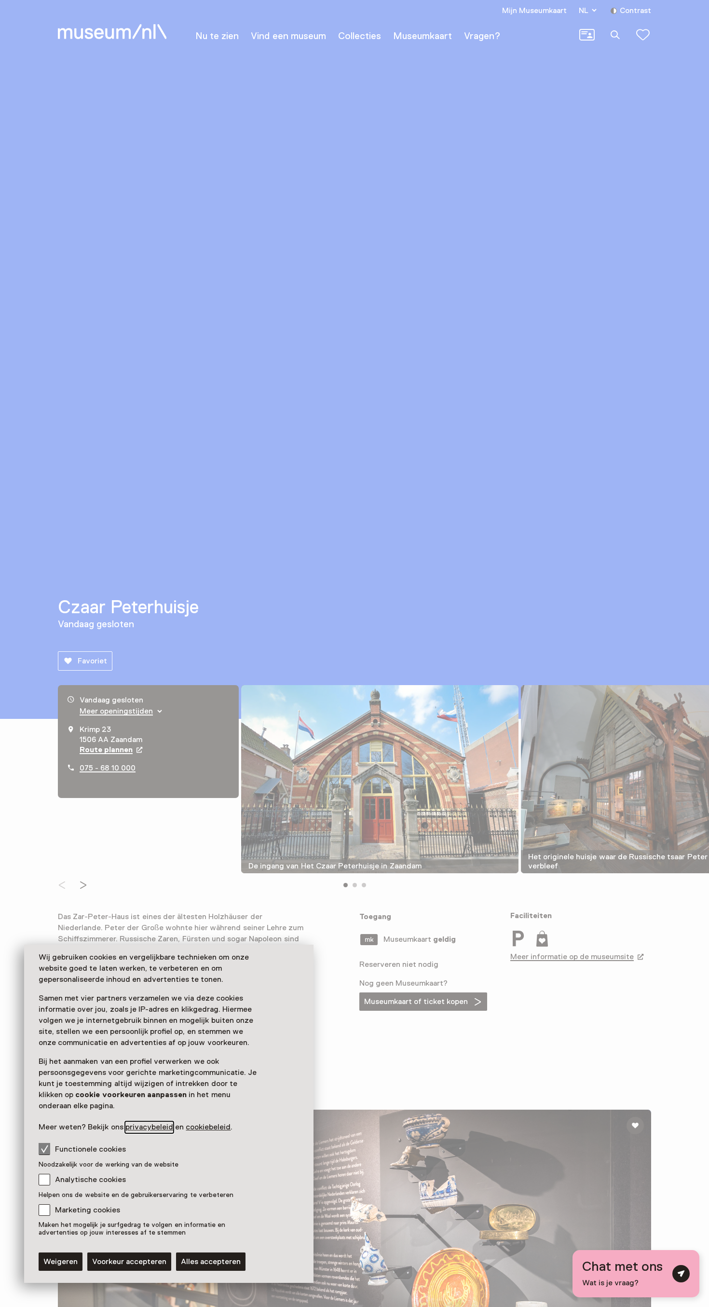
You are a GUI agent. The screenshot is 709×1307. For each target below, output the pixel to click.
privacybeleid (149, 1127)
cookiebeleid (208, 1127)
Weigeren (60, 1261)
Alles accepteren (211, 1261)
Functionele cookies (90, 1149)
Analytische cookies (90, 1179)
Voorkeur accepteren (129, 1261)
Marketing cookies (87, 1210)
